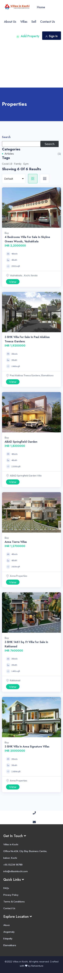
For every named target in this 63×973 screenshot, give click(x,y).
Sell (33, 21)
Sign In (53, 36)
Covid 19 (7, 163)
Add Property (30, 36)
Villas (23, 21)
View (12, 282)
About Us (10, 21)
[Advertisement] (31, 65)
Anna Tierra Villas (16, 542)
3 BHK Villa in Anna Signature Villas (27, 746)
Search (6, 137)
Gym (26, 163)
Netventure (37, 965)
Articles (9, 153)
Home (41, 7)
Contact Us (47, 21)
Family (18, 163)
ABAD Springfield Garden (21, 442)
